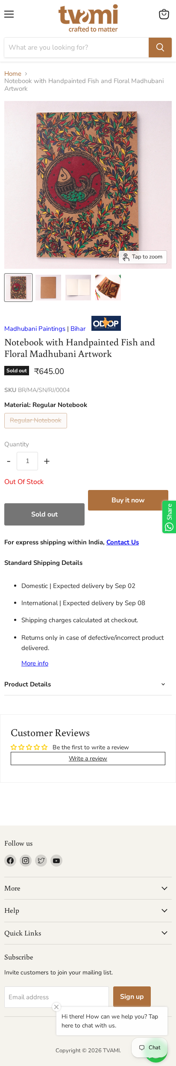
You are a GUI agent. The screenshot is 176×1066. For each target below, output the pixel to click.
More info (34, 663)
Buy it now (128, 500)
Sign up (132, 996)
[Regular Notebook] (36, 430)
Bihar (77, 328)
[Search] (160, 47)
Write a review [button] (88, 758)
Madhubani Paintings (34, 328)
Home (12, 73)
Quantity (16, 444)
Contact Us (122, 542)
